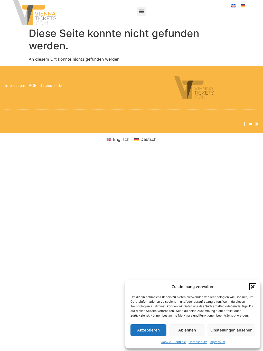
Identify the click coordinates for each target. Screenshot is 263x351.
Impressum (217, 342)
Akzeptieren (148, 330)
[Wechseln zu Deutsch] (243, 5)
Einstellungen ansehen (231, 330)
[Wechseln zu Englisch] (233, 5)
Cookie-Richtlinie (173, 342)
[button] (252, 286)
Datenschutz (198, 342)
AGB (32, 85)
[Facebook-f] (244, 124)
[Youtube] (250, 124)
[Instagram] (256, 124)
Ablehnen (187, 330)
